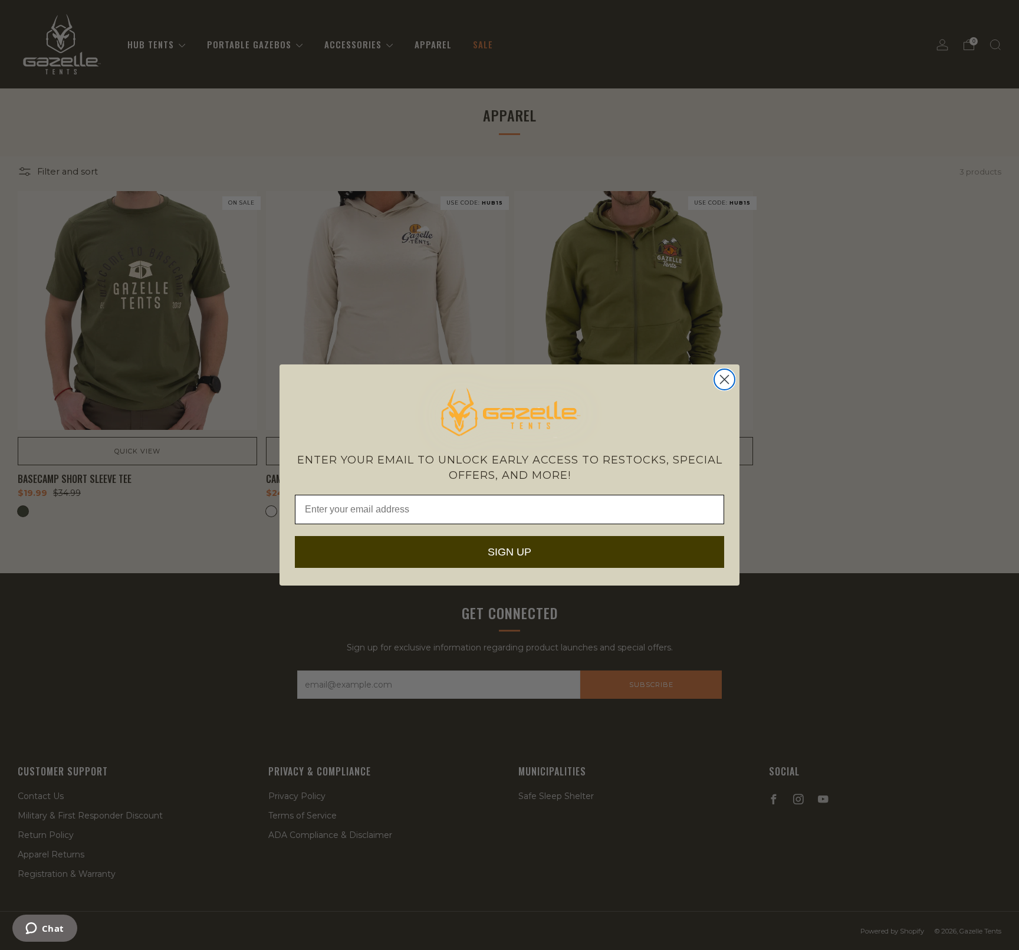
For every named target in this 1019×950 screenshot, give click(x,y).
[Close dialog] (724, 379)
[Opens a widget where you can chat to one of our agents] (44, 929)
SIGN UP (509, 552)
